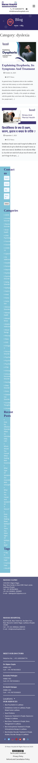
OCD (6, 342)
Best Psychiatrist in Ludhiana (14, 705)
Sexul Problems (10, 713)
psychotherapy (10, 364)
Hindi (7, 294)
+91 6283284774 (20, 658)
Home (16, 26)
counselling (9, 245)
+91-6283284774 (18, 9)
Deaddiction (9, 263)
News (7, 339)
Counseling (8, 241)
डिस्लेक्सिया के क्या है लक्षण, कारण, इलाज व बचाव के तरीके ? (19, 129)
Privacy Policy (18, 756)
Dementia (8, 266)
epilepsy (8, 288)
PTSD (7, 367)
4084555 (22, 627)
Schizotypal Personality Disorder (8, 376)
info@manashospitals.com (16, 629)
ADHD (7, 215)
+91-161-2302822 (9, 591)
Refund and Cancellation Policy (18, 759)
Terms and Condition (18, 753)
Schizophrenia (10, 371)
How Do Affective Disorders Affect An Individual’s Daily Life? (7, 431)
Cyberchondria (10, 254)
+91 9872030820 (14, 692)
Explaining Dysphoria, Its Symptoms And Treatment (18, 67)
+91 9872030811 (13, 681)
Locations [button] (8, 698)
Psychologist (9, 360)
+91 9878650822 (12, 589)
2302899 (19, 591)
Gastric (7, 291)
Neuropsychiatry (10, 336)
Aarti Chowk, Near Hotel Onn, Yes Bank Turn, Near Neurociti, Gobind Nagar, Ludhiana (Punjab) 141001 (19, 623)
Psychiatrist (9, 357)
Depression (9, 269)
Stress (7, 391)
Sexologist (8, 382)
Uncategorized (10, 408)
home (7, 298)
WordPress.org (10, 568)
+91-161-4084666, (13, 627)
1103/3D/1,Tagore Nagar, (11, 583)
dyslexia (8, 273)
